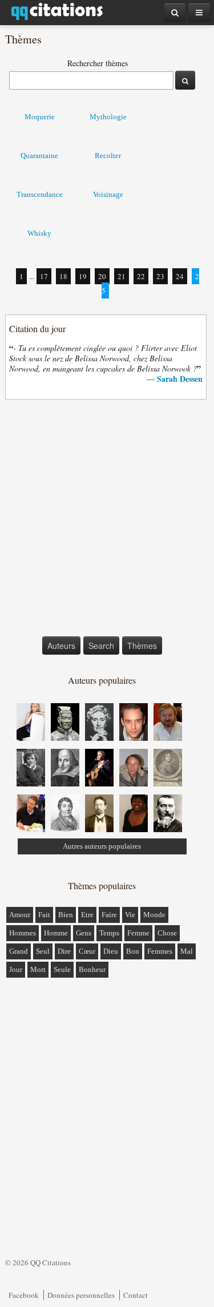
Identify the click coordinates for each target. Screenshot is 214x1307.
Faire (109, 914)
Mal (186, 951)
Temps (109, 933)
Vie (130, 914)
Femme (138, 933)
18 (63, 276)
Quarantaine (39, 155)
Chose (167, 933)
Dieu (110, 951)
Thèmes (142, 645)
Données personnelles (81, 1295)
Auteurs (61, 645)
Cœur (87, 951)
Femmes (159, 951)
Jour (15, 969)
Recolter (108, 155)
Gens (83, 933)
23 (160, 276)
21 (122, 276)
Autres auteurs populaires (102, 846)
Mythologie (108, 116)
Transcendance (40, 194)
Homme (56, 933)
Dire (64, 951)
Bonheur (92, 969)
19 (83, 276)
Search (101, 645)
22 (141, 276)
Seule (62, 969)
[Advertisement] (107, 520)
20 (102, 276)
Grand (18, 951)
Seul (43, 951)
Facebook (24, 1295)
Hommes (22, 933)
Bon (132, 951)
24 (180, 276)
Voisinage (108, 194)
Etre (87, 914)
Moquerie (40, 116)
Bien (65, 914)
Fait (44, 914)
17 (44, 276)
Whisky (39, 233)
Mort (38, 969)
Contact (135, 1295)
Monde (154, 914)
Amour (19, 914)
